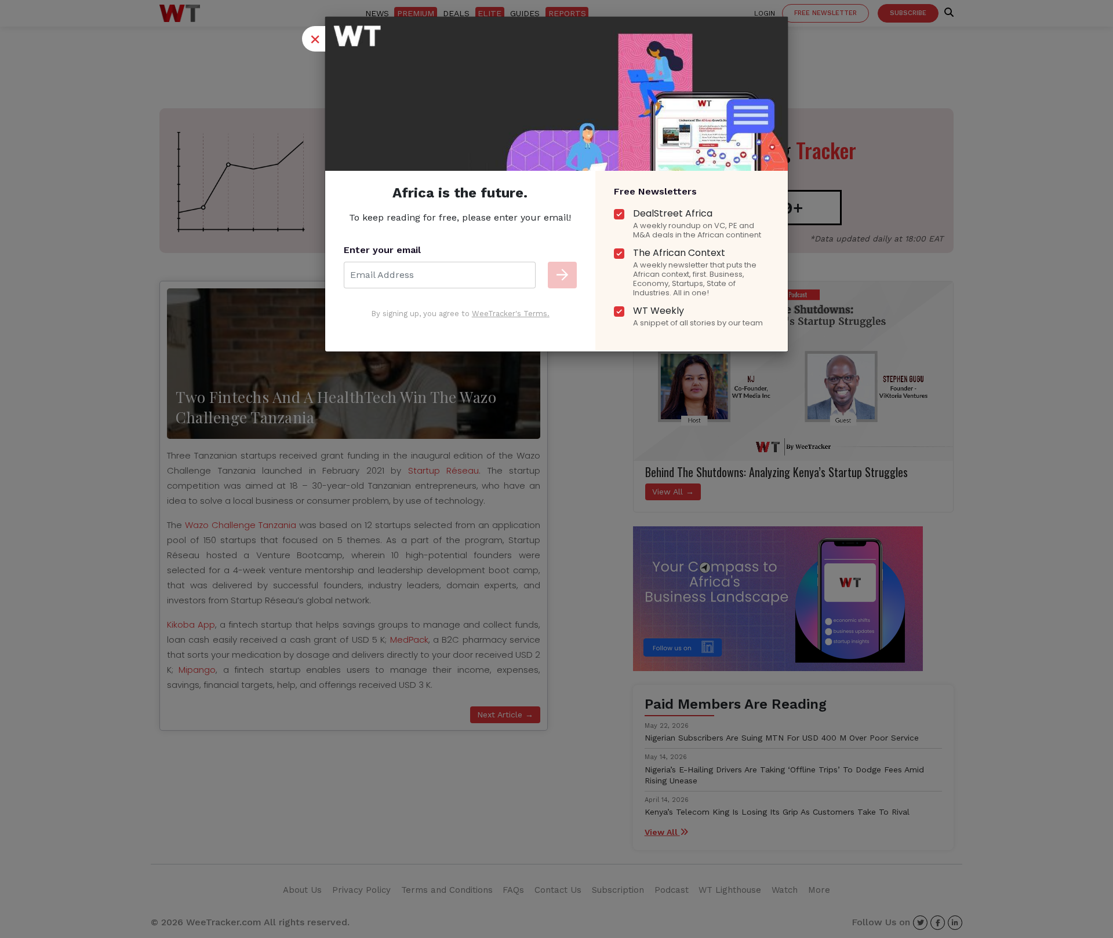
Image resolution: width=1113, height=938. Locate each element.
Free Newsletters (655, 191)
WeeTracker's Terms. (511, 313)
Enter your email (382, 249)
